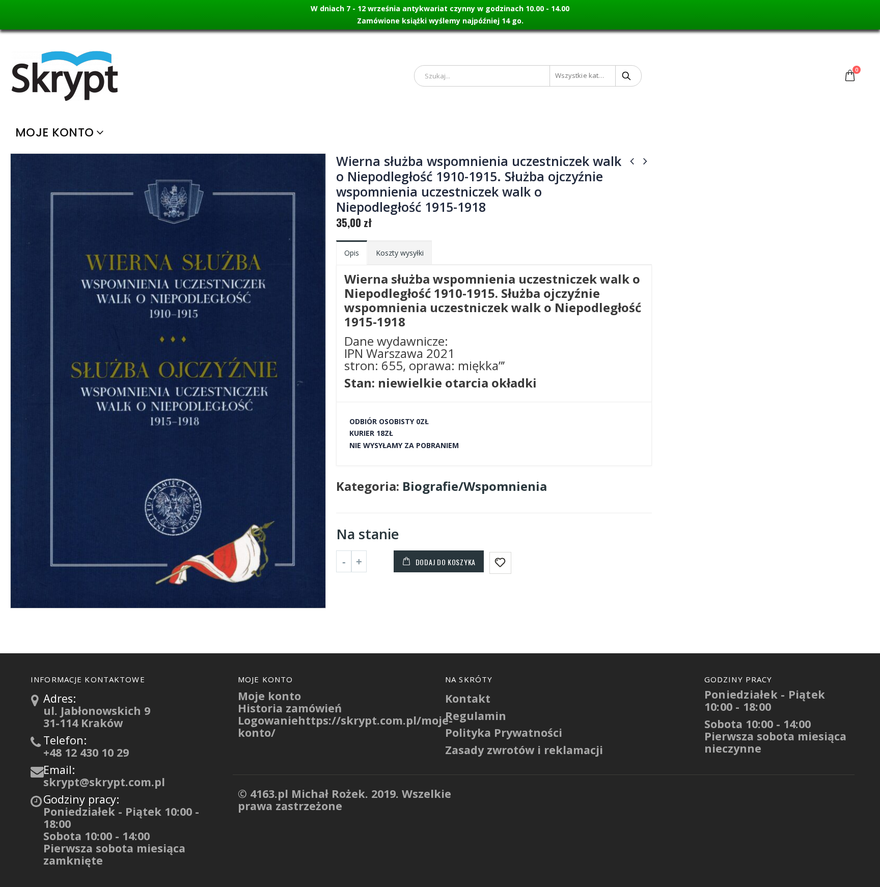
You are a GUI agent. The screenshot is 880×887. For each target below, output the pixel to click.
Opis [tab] (351, 253)
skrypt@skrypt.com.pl (104, 781)
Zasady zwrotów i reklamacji (524, 749)
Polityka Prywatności (503, 732)
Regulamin (475, 715)
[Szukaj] (627, 76)
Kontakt (467, 698)
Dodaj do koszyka (446, 562)
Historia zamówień (290, 708)
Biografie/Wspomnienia (474, 486)
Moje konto (54, 132)
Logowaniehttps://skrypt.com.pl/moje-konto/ (345, 726)
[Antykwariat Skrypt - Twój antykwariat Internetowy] (66, 75)
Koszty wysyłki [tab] (400, 253)
